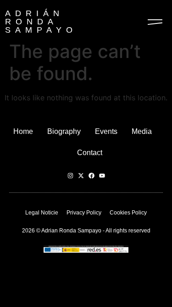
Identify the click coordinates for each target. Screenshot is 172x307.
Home (23, 131)
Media (142, 131)
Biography (64, 131)
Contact (89, 152)
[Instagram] (70, 176)
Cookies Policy (128, 212)
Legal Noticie (41, 212)
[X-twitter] (81, 176)
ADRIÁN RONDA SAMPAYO (41, 22)
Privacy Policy (84, 212)
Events (106, 131)
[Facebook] (91, 176)
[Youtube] (102, 176)
